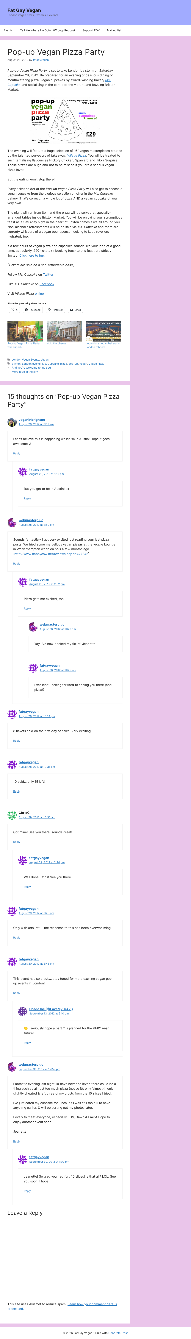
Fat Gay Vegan (24, 10)
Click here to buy (31, 255)
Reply (16, 453)
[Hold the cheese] (64, 331)
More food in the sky (25, 371)
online (39, 293)
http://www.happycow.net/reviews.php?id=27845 (51, 554)
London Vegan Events (25, 359)
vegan (83, 363)
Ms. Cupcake (50, 363)
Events (8, 30)
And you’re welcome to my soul (31, 367)
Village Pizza (76, 155)
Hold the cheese (56, 343)
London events (31, 363)
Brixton (16, 363)
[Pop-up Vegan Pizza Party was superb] (25, 331)
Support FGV (91, 30)
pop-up (73, 363)
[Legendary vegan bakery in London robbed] (103, 331)
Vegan (44, 359)
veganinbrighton (32, 420)
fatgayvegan (39, 469)
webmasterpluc (31, 520)
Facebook (47, 284)
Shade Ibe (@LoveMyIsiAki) (51, 1009)
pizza (63, 363)
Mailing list (114, 30)
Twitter (48, 274)
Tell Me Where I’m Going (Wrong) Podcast (47, 30)
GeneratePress (118, 1333)
